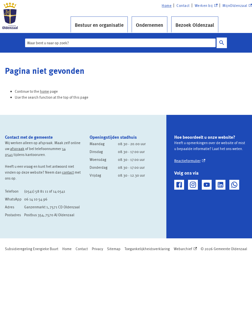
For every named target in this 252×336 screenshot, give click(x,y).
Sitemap (114, 248)
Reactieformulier (189, 160)
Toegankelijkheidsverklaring (147, 248)
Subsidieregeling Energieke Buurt (31, 248)
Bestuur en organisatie (99, 25)
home (44, 91)
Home (167, 5)
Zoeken (222, 43)
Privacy (97, 248)
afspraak (17, 148)
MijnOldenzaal (234, 6)
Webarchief (184, 249)
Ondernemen (149, 25)
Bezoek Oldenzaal (194, 25)
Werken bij (206, 6)
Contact (183, 5)
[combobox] (120, 43)
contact (68, 172)
